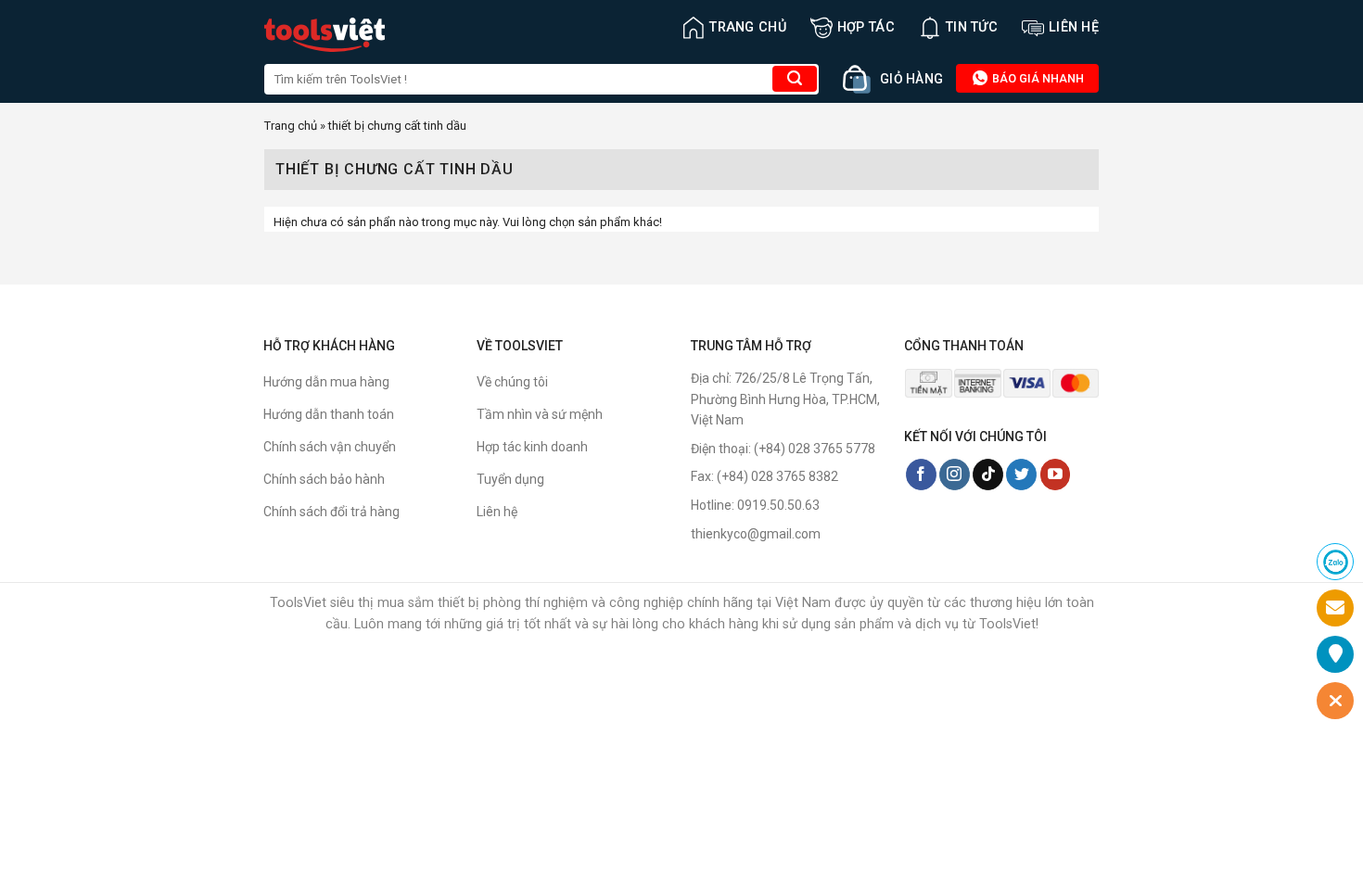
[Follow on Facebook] (921, 474)
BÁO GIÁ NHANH (1036, 78)
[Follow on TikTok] (988, 474)
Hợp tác (866, 27)
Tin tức (972, 27)
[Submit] (794, 79)
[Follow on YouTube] (1055, 474)
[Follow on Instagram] (954, 474)
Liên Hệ (1074, 27)
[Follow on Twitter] (1021, 474)
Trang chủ (747, 27)
